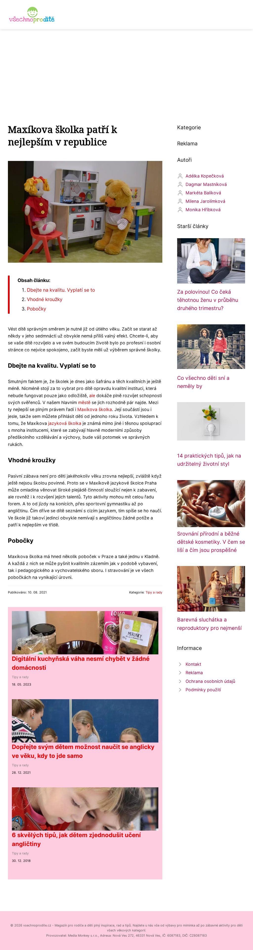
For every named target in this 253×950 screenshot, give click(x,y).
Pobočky (36, 309)
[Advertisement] (126, 66)
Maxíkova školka (94, 409)
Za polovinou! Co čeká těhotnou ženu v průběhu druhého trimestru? (207, 300)
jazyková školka (64, 423)
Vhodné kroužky (45, 299)
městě (84, 402)
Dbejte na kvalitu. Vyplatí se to (61, 290)
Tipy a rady (154, 592)
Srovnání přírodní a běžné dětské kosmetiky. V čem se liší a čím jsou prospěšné (211, 542)
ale (92, 395)
